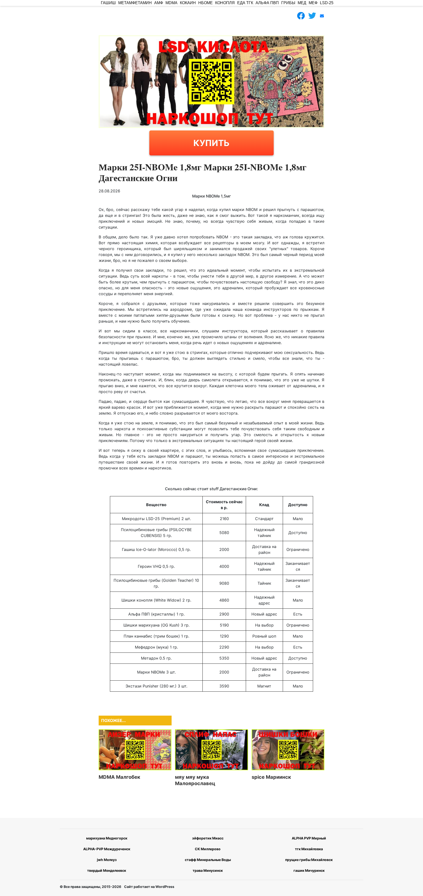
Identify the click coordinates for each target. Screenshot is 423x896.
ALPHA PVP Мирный (309, 838)
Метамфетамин (135, 3)
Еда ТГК (245, 3)
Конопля (225, 3)
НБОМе (205, 3)
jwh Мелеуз (107, 860)
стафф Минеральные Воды (208, 860)
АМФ (158, 3)
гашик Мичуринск (309, 870)
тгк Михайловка (309, 849)
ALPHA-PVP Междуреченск (106, 849)
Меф (313, 3)
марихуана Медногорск (106, 838)
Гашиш (108, 3)
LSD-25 (326, 3)
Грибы (288, 3)
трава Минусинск (208, 870)
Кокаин (188, 3)
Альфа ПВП (267, 3)
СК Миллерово (208, 849)
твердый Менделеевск (106, 870)
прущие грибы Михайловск (309, 860)
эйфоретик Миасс (207, 838)
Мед (302, 3)
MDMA (171, 3)
